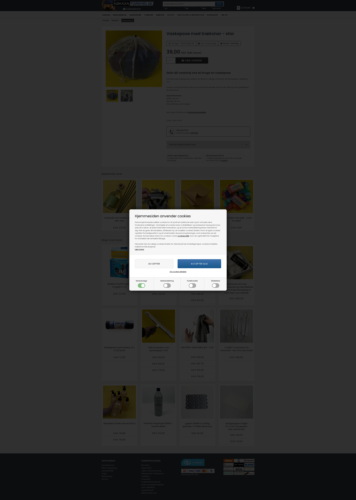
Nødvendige (141, 280)
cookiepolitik (183, 236)
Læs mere (139, 249)
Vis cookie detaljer (178, 271)
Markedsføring (167, 280)
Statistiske (215, 280)
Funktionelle (192, 280)
